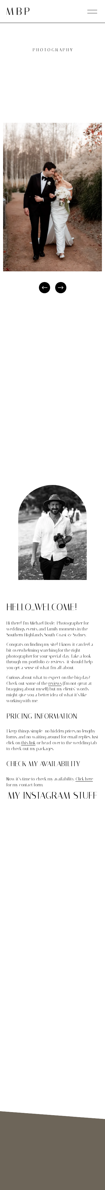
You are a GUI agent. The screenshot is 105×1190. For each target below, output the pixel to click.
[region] (52, 208)
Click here (84, 779)
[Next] (60, 287)
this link (28, 742)
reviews (55, 683)
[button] (18, 828)
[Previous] (44, 287)
